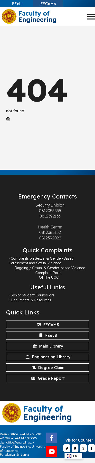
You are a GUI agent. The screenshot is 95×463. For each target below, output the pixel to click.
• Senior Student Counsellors (31, 295)
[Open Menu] (91, 16)
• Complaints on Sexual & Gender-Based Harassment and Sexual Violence (41, 260)
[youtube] (51, 451)
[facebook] (51, 438)
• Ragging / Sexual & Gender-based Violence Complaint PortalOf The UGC (48, 273)
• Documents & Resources (30, 300)
